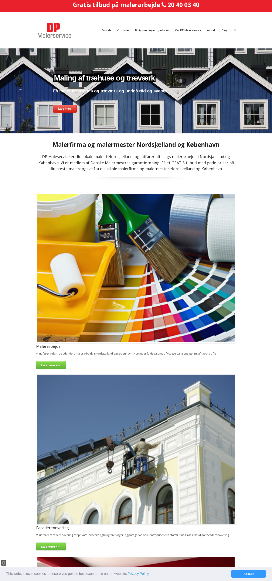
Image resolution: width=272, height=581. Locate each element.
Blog (224, 30)
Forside (107, 30)
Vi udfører (123, 30)
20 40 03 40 (183, 5)
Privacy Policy (138, 573)
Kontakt (212, 30)
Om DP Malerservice (188, 30)
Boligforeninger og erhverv (152, 30)
